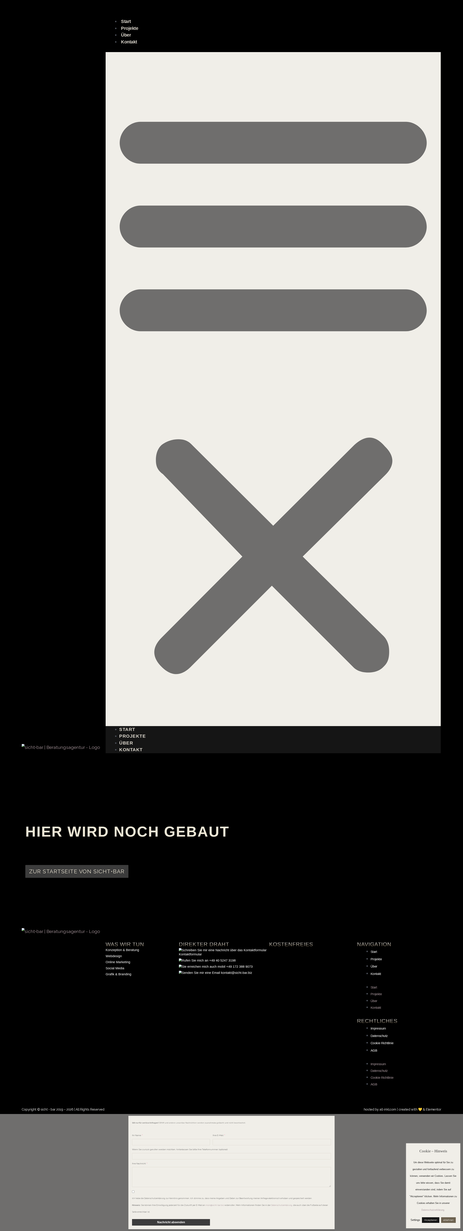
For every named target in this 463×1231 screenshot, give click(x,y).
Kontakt (129, 41)
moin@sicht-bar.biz (215, 1205)
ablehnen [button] (448, 1220)
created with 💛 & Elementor (420, 1109)
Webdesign (114, 956)
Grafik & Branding (118, 974)
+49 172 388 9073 (239, 966)
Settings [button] (415, 1219)
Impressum (378, 1028)
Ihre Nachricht (139, 1163)
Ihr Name (137, 1135)
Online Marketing (118, 962)
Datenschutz (379, 1036)
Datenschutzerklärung (281, 1205)
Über (126, 34)
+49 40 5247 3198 (222, 960)
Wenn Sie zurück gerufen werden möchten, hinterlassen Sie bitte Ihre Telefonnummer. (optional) (180, 1149)
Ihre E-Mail (218, 1135)
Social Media (115, 968)
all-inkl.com (387, 1109)
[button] (273, 389)
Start (126, 21)
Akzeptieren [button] (430, 1220)
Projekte (129, 28)
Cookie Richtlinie (382, 1043)
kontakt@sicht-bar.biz (236, 973)
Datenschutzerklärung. (433, 1210)
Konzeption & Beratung (122, 950)
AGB (374, 1050)
